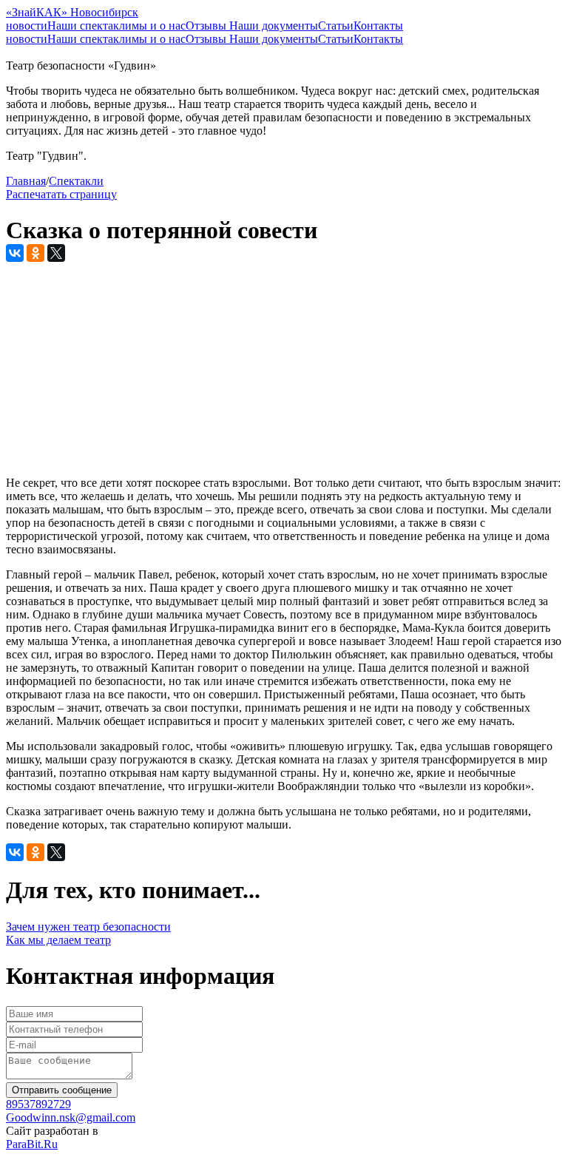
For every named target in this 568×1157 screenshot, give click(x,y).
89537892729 (38, 1104)
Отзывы (207, 25)
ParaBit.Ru (32, 1144)
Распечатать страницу (61, 194)
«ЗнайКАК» (72, 12)
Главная (26, 181)
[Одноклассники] (35, 253)
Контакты (378, 25)
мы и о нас (159, 25)
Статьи (336, 25)
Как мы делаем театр (58, 940)
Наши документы (273, 25)
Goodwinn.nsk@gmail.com (70, 1117)
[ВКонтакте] (15, 253)
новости (26, 25)
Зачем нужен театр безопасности (88, 926)
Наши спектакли (89, 25)
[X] (56, 253)
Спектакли (76, 181)
